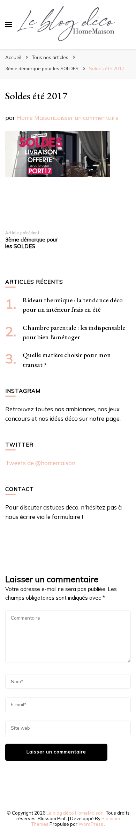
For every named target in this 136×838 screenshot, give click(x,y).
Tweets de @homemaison (40, 463)
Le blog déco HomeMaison (75, 813)
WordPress (90, 824)
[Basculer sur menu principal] (8, 24)
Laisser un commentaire (86, 117)
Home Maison (35, 117)
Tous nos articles (50, 57)
